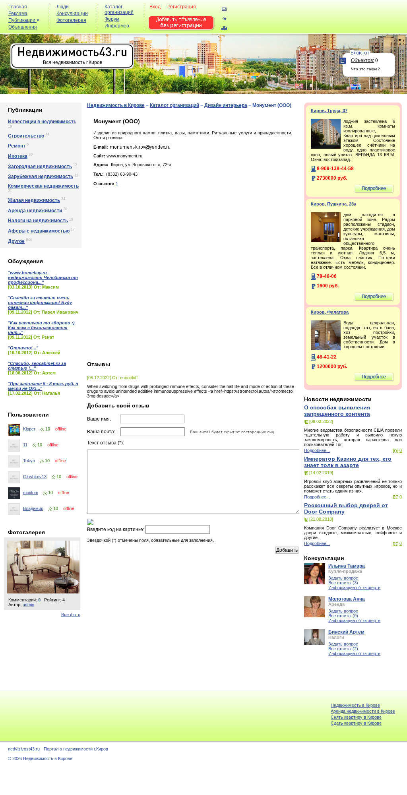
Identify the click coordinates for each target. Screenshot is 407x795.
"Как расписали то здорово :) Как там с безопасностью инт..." (41, 327)
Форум (112, 19)
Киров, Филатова (330, 312)
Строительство (26, 136)
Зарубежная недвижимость (40, 176)
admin (28, 604)
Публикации (22, 20)
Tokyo (29, 460)
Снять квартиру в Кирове (356, 717)
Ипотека (17, 156)
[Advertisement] (260, 20)
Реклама (17, 13)
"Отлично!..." (23, 347)
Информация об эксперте (354, 587)
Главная (17, 7)
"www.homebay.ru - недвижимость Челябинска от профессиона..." (43, 277)
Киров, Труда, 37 (329, 110)
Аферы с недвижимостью (39, 231)
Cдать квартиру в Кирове (356, 723)
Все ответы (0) (343, 615)
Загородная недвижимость (40, 166)
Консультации (72, 13)
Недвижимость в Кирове (116, 105)
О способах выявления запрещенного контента (337, 410)
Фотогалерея (71, 20)
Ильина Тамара (346, 566)
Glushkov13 (35, 476)
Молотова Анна (346, 599)
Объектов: (362, 60)
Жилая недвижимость (34, 200)
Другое (16, 241)
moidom (30, 492)
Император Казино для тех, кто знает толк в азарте (347, 462)
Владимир (33, 508)
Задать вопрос (343, 578)
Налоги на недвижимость (38, 220)
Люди (62, 7)
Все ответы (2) (343, 648)
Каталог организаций (119, 9)
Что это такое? (365, 69)
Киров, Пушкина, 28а (333, 204)
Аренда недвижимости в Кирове (363, 711)
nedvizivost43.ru (24, 749)
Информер (117, 26)
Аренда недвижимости (35, 210)
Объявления (22, 27)
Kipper (29, 429)
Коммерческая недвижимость (43, 186)
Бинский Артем (346, 632)
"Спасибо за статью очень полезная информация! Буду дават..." (40, 302)
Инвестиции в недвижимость (42, 121)
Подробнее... (317, 450)
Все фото (70, 614)
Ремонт (16, 146)
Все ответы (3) (343, 582)
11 (25, 444)
